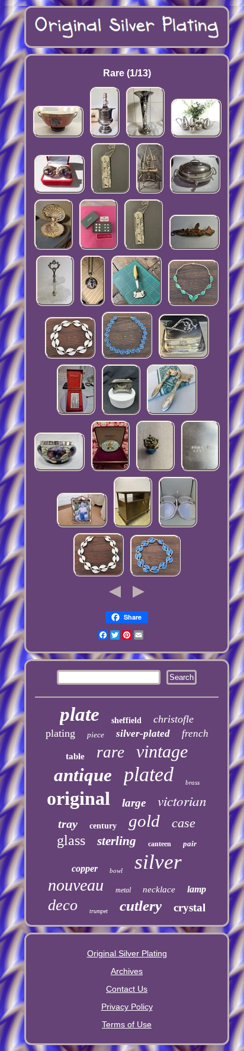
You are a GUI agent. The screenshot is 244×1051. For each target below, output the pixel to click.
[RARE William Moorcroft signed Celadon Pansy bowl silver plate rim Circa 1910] (59, 470)
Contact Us (126, 989)
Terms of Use (127, 1024)
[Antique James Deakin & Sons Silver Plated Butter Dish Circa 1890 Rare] (183, 357)
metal (123, 890)
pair (190, 843)
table (75, 756)
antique (83, 775)
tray (68, 823)
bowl (116, 870)
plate (79, 714)
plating (60, 733)
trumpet (98, 911)
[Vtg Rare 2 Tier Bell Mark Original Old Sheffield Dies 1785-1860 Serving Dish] (55, 305)
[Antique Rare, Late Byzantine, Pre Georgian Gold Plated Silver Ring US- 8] (155, 470)
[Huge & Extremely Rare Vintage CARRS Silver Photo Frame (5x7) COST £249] (81, 526)
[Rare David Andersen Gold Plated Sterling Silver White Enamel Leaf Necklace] (70, 357)
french (195, 733)
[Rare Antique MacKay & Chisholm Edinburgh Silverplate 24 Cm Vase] (145, 136)
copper (85, 868)
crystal (190, 907)
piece (95, 734)
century (103, 825)
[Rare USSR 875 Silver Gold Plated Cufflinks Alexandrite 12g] (59, 192)
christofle (173, 719)
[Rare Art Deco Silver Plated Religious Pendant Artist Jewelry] (110, 192)
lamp (196, 889)
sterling (116, 841)
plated (149, 774)
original (78, 798)
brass (192, 782)
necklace (159, 889)
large (134, 803)
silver (158, 861)
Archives (127, 971)
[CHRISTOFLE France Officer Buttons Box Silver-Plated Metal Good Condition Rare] (98, 248)
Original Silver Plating (127, 953)
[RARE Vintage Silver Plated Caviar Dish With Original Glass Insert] (53, 248)
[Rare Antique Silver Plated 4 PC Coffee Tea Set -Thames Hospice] (196, 136)
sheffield (126, 720)
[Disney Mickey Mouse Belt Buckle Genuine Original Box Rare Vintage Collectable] (110, 470)
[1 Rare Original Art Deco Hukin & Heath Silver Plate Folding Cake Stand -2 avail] (177, 526)
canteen (159, 844)
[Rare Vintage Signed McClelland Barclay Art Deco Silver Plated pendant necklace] (92, 305)
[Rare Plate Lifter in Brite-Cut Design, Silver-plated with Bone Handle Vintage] (136, 305)
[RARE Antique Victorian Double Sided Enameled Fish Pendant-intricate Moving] (194, 248)
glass (71, 840)
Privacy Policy (127, 1006)
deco (63, 905)
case (183, 822)
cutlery (141, 906)
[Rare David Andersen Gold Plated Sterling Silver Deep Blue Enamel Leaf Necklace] (126, 357)
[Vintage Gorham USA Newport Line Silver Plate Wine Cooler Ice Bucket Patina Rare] (104, 136)
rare (110, 752)
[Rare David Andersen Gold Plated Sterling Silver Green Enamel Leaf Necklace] (193, 305)
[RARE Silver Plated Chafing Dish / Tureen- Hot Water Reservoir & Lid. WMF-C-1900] (195, 192)
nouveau (76, 885)
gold (144, 820)
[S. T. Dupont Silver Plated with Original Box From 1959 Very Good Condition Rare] (75, 413)
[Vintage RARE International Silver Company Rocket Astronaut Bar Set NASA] (149, 192)
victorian (182, 800)
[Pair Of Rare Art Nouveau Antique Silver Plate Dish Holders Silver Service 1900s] (172, 413)
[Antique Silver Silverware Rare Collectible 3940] (200, 470)
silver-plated (143, 733)
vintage (162, 751)
